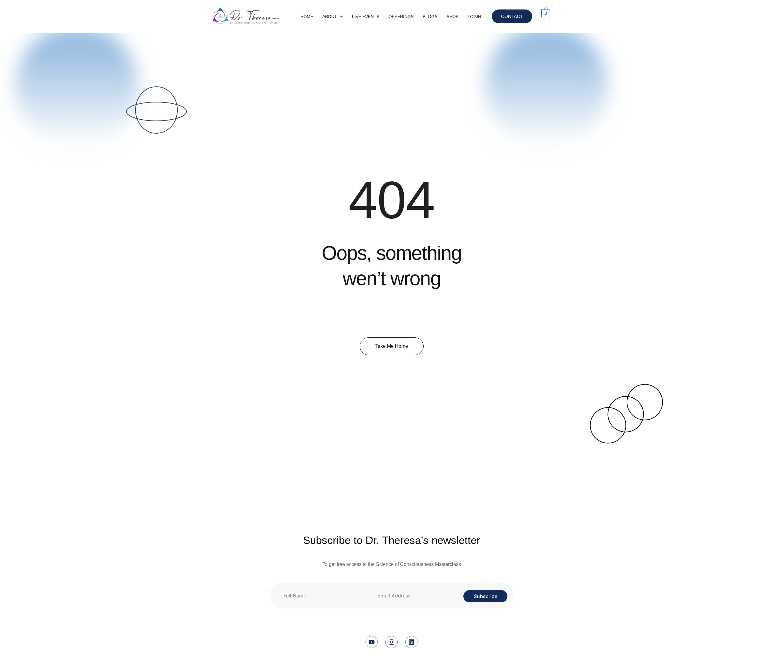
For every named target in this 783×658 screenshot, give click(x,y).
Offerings (401, 16)
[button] (332, 16)
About (329, 16)
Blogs (430, 16)
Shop (452, 16)
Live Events (365, 16)
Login (474, 16)
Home (306, 16)
